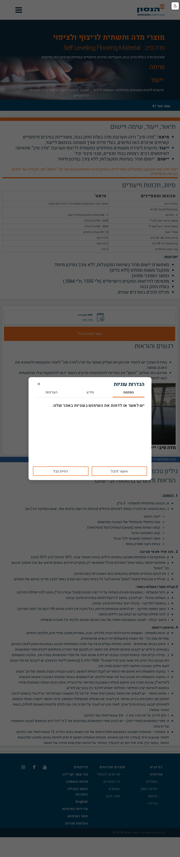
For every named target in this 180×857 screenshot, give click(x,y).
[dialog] (90, 428)
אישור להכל (119, 471)
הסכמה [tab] (128, 392)
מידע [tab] (90, 392)
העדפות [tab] (51, 392)
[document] (90, 428)
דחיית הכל (60, 471)
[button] (175, 6)
